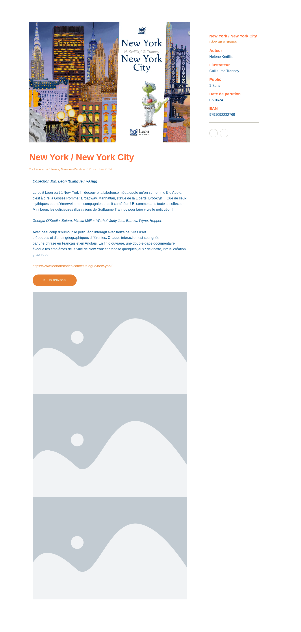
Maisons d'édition (73, 169)
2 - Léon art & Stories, (45, 169)
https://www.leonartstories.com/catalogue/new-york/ (72, 266)
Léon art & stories (223, 42)
